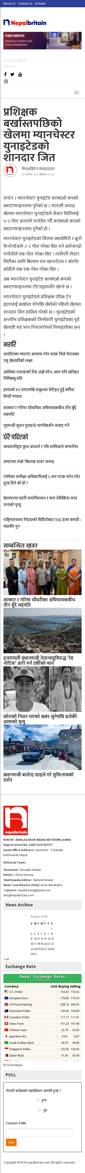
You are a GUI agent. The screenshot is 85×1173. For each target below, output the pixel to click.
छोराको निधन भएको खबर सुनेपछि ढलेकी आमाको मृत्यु (40, 719)
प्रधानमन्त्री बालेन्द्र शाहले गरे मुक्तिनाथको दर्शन (38, 777)
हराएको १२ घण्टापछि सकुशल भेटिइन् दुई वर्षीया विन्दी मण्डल (38, 393)
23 (32, 949)
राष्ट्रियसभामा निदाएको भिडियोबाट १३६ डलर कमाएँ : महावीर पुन (42, 523)
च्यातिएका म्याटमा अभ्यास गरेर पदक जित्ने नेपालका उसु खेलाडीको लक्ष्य (41, 357)
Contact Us (25, 3)
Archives (40, 3)
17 (35, 943)
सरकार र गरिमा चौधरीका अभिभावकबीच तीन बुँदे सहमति (39, 411)
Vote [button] (11, 1142)
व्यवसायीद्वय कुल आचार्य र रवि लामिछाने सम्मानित (40, 446)
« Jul (6, 959)
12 (42, 938)
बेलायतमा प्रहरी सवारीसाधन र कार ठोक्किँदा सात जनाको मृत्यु (40, 501)
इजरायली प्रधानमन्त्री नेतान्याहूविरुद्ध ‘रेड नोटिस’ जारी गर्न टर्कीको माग (38, 660)
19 (42, 943)
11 (38, 938)
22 (52, 943)
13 (45, 938)
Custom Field (16, 1123)
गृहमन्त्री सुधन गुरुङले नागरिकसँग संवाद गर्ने (36, 425)
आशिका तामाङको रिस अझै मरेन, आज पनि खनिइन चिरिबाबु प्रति (41, 375)
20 (46, 943)
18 (38, 943)
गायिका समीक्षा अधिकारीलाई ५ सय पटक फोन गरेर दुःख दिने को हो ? (41, 480)
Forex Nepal (14, 1065)
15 (52, 938)
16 (32, 943)
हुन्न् (45, 1110)
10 (35, 938)
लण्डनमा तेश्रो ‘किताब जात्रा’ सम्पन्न (28, 462)
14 (49, 938)
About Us (9, 3)
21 (49, 943)
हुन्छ (44, 1100)
